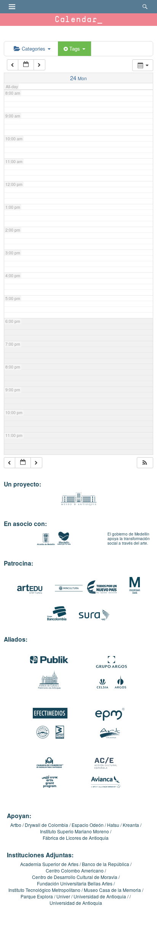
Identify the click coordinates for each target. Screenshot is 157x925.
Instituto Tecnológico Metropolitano (44, 890)
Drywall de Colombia (46, 825)
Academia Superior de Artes (49, 864)
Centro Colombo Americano (75, 870)
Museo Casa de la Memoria (112, 890)
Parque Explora (37, 896)
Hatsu (113, 825)
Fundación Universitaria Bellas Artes (74, 883)
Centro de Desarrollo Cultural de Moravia (74, 877)
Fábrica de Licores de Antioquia (76, 837)
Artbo (15, 825)
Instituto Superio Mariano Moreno (74, 831)
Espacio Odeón (88, 825)
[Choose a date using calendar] (26, 64)
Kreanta (131, 825)
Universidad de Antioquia (100, 896)
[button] (144, 463)
